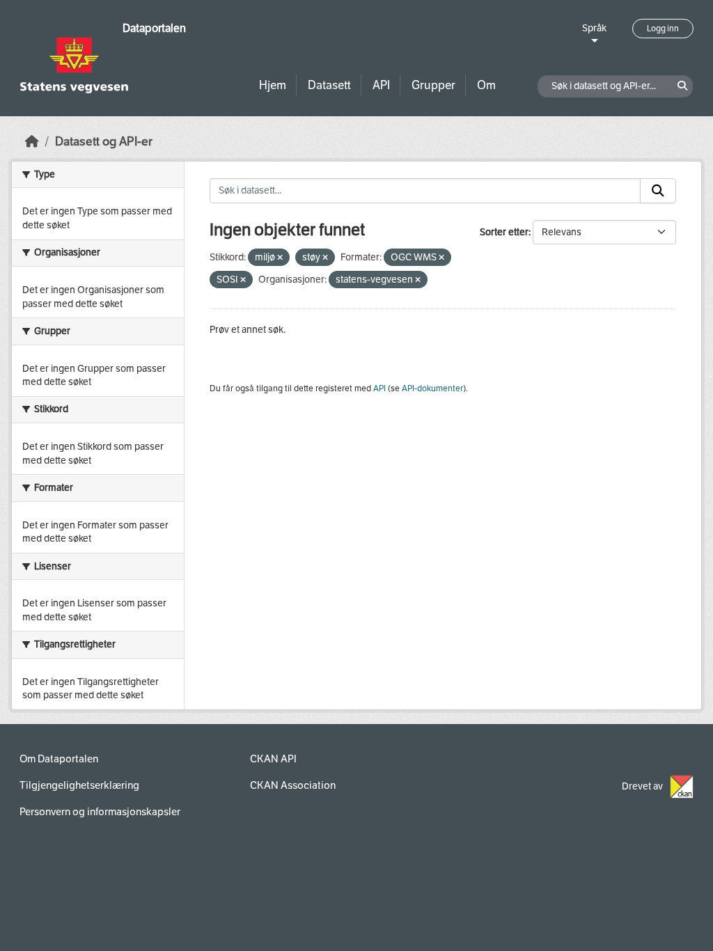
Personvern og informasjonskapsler (99, 811)
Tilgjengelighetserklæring (79, 785)
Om (486, 85)
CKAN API (273, 759)
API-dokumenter (432, 388)
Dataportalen (154, 28)
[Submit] (658, 190)
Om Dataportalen (58, 759)
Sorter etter (504, 232)
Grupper (433, 85)
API (381, 85)
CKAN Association (293, 785)
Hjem (272, 85)
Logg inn (663, 28)
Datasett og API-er (103, 141)
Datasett (329, 85)
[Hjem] (32, 141)
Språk (594, 28)
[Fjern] (280, 257)
